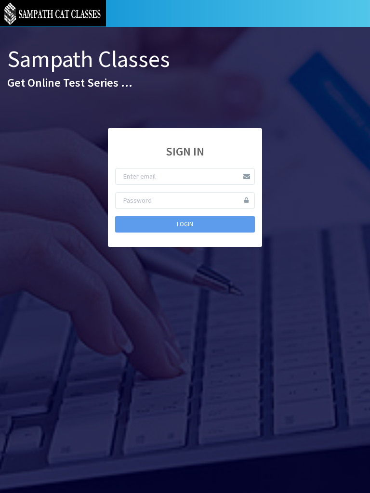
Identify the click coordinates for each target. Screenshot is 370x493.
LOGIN (185, 224)
